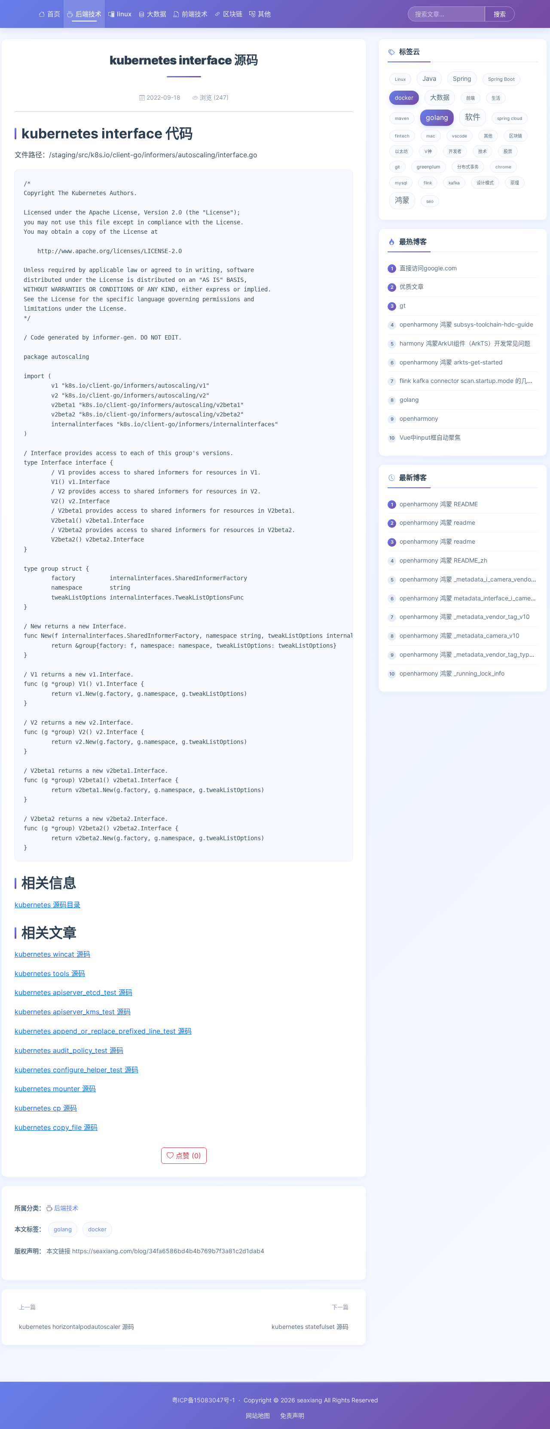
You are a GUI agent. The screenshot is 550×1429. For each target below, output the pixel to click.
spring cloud (509, 118)
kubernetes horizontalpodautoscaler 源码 (76, 1317)
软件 (472, 117)
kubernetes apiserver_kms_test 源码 (73, 1011)
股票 (508, 151)
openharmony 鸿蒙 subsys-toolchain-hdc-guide (466, 324)
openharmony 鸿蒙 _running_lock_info (452, 673)
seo (430, 201)
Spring (462, 78)
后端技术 (88, 14)
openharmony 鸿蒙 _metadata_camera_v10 (459, 635)
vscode (459, 135)
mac (430, 135)
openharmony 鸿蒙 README (439, 504)
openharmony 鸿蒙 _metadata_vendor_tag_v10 (465, 616)
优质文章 (412, 286)
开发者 (455, 151)
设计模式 (485, 182)
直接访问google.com (428, 268)
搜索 (500, 14)
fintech (402, 135)
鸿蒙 (402, 200)
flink (428, 182)
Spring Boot (501, 79)
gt (403, 305)
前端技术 (195, 14)
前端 (470, 98)
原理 (514, 182)
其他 (264, 14)
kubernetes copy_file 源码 (56, 1127)
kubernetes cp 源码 (46, 1108)
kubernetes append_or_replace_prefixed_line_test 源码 (103, 1031)
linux (124, 14)
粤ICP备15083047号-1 (203, 1400)
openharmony (419, 418)
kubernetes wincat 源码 (52, 954)
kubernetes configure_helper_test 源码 (76, 1069)
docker (97, 1229)
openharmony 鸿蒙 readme (437, 522)
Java (429, 78)
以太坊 (401, 151)
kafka (454, 182)
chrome (503, 166)
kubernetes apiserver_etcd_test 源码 (73, 992)
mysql (401, 182)
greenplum (428, 167)
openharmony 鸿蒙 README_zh (443, 560)
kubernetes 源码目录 (47, 904)
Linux (400, 79)
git (397, 166)
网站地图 (258, 1415)
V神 (428, 151)
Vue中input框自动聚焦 (430, 437)
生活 (496, 98)
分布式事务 (468, 166)
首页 (53, 14)
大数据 (156, 14)
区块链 (232, 14)
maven (402, 118)
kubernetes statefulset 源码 (310, 1317)
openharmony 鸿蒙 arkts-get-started (451, 362)
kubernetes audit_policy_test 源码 (69, 1050)
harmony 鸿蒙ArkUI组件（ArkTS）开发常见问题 (465, 343)
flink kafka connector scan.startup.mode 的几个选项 (472, 380)
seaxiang (309, 1400)
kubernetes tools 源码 (50, 973)
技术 (482, 151)
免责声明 (292, 1415)
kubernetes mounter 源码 (55, 1088)
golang (63, 1229)
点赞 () (187, 1155)
